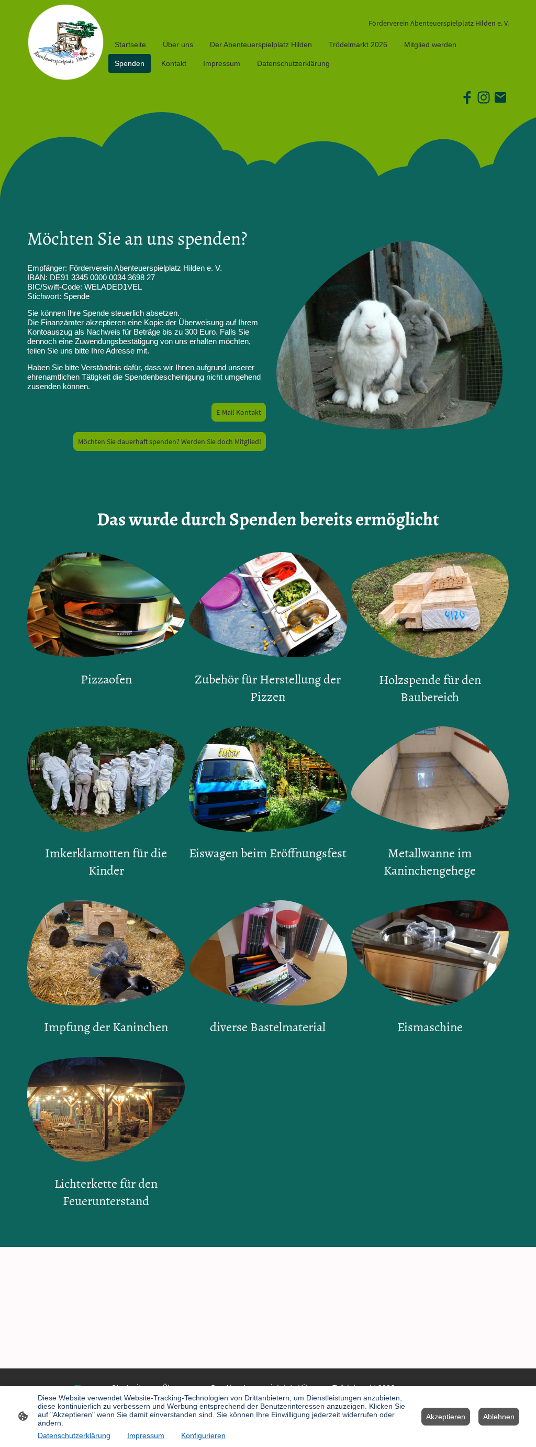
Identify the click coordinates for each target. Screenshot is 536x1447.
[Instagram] (483, 97)
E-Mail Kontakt (238, 412)
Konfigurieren (203, 1435)
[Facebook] (467, 97)
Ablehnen (499, 1416)
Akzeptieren (445, 1416)
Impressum (145, 1435)
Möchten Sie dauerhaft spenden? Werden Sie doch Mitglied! (169, 441)
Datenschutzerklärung (74, 1435)
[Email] (500, 97)
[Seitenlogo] (65, 42)
